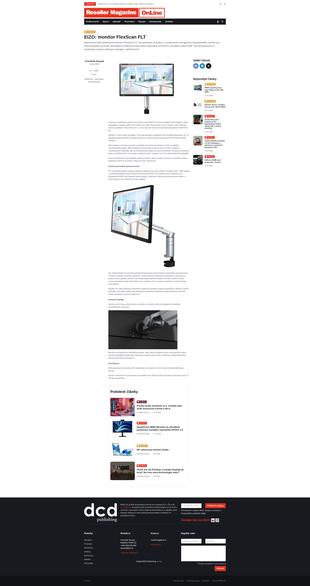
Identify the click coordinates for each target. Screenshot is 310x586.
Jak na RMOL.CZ (219, 581)
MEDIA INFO (156, 545)
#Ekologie (99, 79)
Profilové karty (92, 21)
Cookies (205, 581)
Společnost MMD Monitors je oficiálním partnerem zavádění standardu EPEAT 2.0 (160, 428)
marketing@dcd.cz (158, 540)
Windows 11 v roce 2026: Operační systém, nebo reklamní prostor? (126, 4)
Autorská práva (192, 581)
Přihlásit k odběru (215, 506)
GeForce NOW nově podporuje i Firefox (213, 161)
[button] (222, 22)
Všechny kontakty (129, 553)
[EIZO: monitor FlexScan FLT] (147, 90)
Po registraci (126, 507)
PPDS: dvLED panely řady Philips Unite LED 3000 (214, 90)
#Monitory (89, 79)
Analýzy (87, 552)
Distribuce (88, 548)
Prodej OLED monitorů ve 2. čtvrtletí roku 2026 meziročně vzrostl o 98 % (159, 407)
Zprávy (106, 21)
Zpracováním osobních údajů (193, 513)
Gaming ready (155, 21)
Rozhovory (88, 555)
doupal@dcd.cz (126, 548)
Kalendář (117, 21)
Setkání (87, 559)
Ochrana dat (178, 581)
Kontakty (169, 21)
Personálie (88, 563)
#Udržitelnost (94, 82)
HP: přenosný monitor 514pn (153, 449)
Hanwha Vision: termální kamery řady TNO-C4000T (215, 106)
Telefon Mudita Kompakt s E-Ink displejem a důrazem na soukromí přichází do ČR (215, 144)
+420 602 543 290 (128, 545)
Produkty (90, 32)
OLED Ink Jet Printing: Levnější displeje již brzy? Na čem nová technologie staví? (160, 471)
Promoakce (129, 21)
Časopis (141, 21)
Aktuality (88, 540)
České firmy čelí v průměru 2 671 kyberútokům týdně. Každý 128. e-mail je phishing (213, 124)
